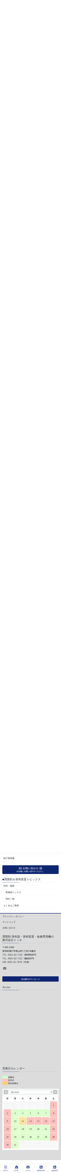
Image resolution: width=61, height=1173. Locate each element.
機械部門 (54, 1170)
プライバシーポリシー (13, 916)
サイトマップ (8, 922)
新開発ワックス (13, 892)
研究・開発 (8, 885)
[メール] (4, 968)
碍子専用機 (8, 858)
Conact (27, 1170)
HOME (16, 1170)
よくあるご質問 (11, 905)
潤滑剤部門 (41, 1170)
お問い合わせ (8, 927)
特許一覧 (10, 898)
